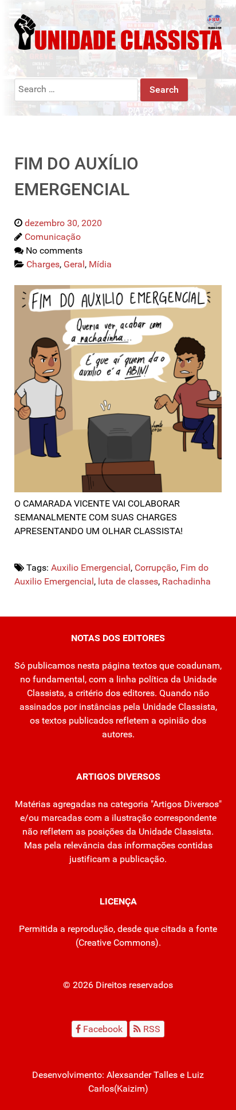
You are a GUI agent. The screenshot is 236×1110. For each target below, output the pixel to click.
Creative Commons (116, 942)
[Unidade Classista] (118, 31)
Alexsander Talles (142, 1074)
